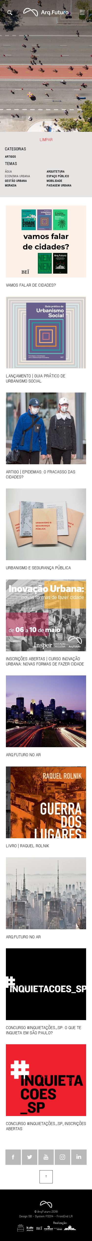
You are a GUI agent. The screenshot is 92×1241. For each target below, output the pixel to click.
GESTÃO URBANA (16, 180)
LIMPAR (46, 139)
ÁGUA (8, 171)
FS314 (49, 1216)
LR (71, 1216)
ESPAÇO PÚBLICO (58, 176)
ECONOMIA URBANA (17, 176)
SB (30, 1216)
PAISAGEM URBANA (59, 185)
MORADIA (10, 185)
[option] (46, 66)
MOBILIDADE (54, 180)
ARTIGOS (10, 156)
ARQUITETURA (56, 171)
